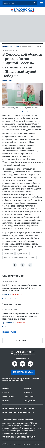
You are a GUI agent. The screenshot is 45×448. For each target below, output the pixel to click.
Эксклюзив (16, 294)
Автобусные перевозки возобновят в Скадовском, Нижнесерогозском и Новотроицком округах (21, 316)
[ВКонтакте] (30, 265)
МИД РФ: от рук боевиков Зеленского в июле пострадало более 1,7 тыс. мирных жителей (21, 288)
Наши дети (7, 80)
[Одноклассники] (15, 265)
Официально (29, 401)
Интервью (28, 393)
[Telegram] (22, 265)
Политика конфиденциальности (18, 412)
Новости (15, 47)
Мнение (5, 401)
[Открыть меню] (41, 3)
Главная (5, 47)
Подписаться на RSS (22, 372)
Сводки (5, 294)
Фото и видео (8, 397)
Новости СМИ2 (9, 332)
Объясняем (29, 397)
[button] (22, 111)
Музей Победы (22, 254)
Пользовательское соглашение (18, 408)
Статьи (5, 393)
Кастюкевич (8, 254)
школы (32, 258)
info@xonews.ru (28, 437)
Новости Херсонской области (15, 258)
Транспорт (7, 323)
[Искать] (34, 3)
